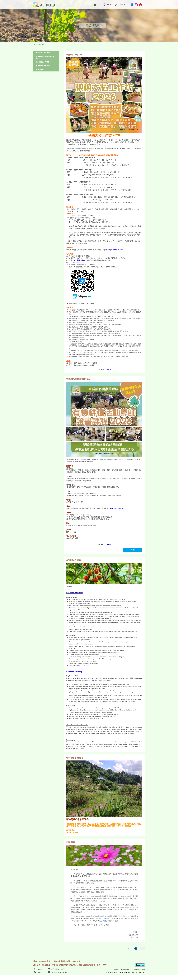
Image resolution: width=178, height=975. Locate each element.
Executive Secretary (74, 672)
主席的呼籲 (40, 69)
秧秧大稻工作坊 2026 (43, 52)
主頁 (98, 4)
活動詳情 (132, 550)
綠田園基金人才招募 (43, 62)
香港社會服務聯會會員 (41, 961)
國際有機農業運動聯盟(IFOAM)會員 (67, 961)
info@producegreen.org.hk (60, 972)
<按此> (108, 545)
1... (126, 948)
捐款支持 (122, 4)
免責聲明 (115, 969)
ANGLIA (141, 972)
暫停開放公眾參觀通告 (43, 65)
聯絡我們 (110, 4)
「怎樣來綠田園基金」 (116, 508)
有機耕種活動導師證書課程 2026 (45, 57)
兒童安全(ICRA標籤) (138, 969)
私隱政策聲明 (125, 969)
